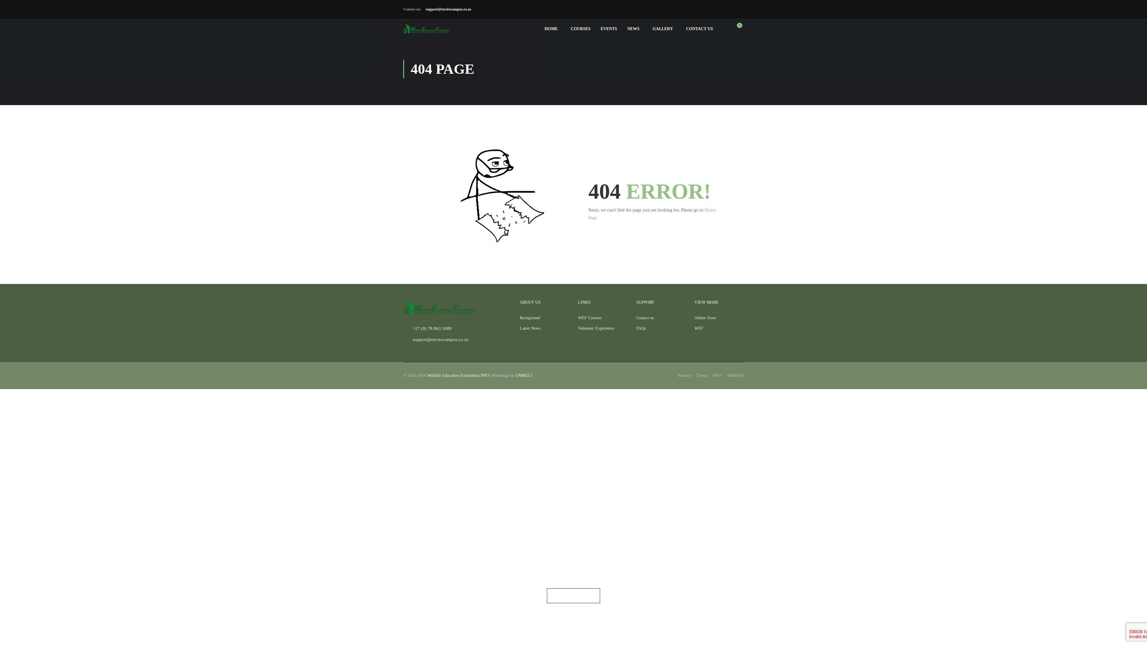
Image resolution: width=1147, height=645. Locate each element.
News (633, 29)
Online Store (705, 318)
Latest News (530, 328)
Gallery (663, 29)
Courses (581, 29)
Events (609, 29)
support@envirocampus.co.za (448, 9)
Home (551, 29)
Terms (702, 375)
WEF (698, 328)
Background (530, 318)
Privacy (684, 375)
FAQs (641, 328)
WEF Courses (589, 318)
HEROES (735, 375)
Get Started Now (573, 595)
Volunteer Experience (596, 328)
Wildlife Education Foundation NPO (458, 375)
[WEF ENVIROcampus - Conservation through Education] (426, 28)
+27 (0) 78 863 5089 (432, 328)
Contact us (699, 29)
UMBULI (524, 375)
